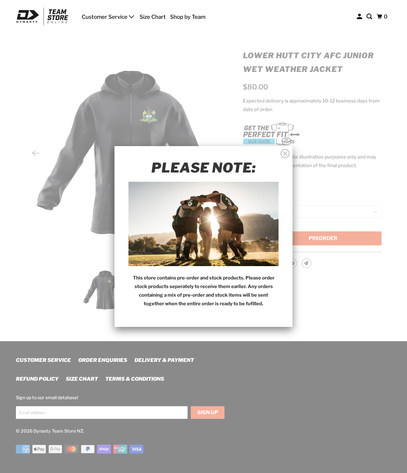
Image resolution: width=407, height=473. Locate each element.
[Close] (285, 153)
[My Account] (359, 17)
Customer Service (105, 17)
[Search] (369, 17)
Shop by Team (187, 17)
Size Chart (153, 17)
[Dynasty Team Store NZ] (44, 16)
